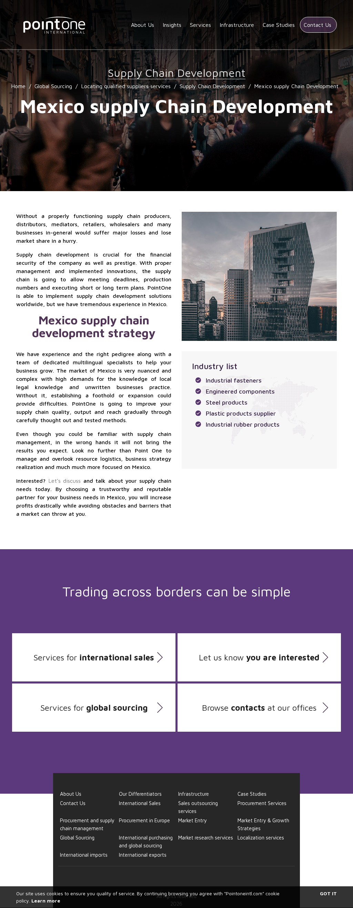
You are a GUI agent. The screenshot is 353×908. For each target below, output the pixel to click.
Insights (172, 25)
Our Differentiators (140, 794)
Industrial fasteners (234, 380)
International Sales (140, 803)
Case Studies (279, 25)
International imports (84, 855)
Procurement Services (262, 803)
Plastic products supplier (241, 413)
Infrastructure (237, 25)
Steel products (227, 402)
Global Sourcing (53, 86)
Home (18, 86)
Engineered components (240, 391)
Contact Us (317, 25)
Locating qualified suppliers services (126, 86)
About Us (142, 25)
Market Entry (192, 820)
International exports (143, 855)
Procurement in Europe (144, 820)
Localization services (261, 838)
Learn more (45, 901)
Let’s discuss (64, 481)
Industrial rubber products (243, 424)
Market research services (205, 838)
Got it (328, 893)
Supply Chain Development (212, 86)
